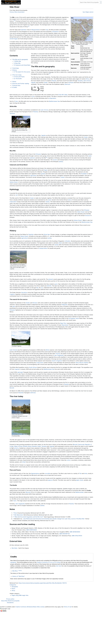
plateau (61, 161)
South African (33, 367)
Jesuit (77, 318)
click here (58, 566)
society (49, 238)
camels (57, 244)
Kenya (29, 446)
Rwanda (54, 80)
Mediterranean (79, 492)
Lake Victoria (87, 80)
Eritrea (20, 446)
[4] (46, 157)
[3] (49, 73)
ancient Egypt (14, 38)
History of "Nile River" (18, 576)
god (56, 284)
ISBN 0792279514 (77, 535)
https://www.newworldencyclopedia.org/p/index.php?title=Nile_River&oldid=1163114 (43, 583)
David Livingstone (57, 360)
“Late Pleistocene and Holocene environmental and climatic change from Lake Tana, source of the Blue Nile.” (54, 518)
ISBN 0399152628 (31, 530)
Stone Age (47, 234)
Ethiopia (71, 82)
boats (81, 480)
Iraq (47, 29)
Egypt (45, 170)
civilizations (55, 31)
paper (77, 480)
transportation (43, 248)
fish (80, 473)
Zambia (42, 505)
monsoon (87, 215)
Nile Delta (14, 548)
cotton (69, 460)
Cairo (16, 101)
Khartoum (67, 84)
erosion (55, 159)
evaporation (52, 98)
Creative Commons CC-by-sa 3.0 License (49, 562)
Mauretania (65, 325)
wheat (60, 243)
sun (42, 287)
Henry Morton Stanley (82, 362)
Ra (37, 287)
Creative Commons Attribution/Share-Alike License (29, 607)
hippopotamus (35, 473)
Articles (25, 2)
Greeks (28, 302)
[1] (14, 20)
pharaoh (50, 279)
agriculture (33, 175)
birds (85, 473)
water (90, 156)
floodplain (84, 173)
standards (13, 562)
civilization (67, 241)
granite (43, 173)
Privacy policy (10, 599)
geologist (20, 372)
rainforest (33, 392)
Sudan (46, 82)
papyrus (50, 480)
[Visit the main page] (11, 2)
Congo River (39, 362)
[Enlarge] (42, 91)
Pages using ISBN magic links (20, 595)
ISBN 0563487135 (64, 533)
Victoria (57, 353)
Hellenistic (65, 304)
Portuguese (72, 318)
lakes (69, 200)
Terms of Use (67, 607)
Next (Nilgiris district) (88, 12)
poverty (16, 448)
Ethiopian (38, 154)
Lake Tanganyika (59, 355)
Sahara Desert (14, 182)
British (47, 350)
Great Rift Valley (62, 94)
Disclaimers (10, 602)
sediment (32, 158)
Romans (35, 302)
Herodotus (24, 292)
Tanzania (80, 80)
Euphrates (23, 29)
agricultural (24, 238)
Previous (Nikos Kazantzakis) (17, 12)
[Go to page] (101, 2)
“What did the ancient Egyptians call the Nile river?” (29, 517)
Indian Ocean (81, 212)
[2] (28, 26)
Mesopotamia (35, 29)
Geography (15, 586)
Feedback (38, 2)
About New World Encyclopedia (10, 600)
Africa (87, 79)
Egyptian (31, 234)
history (20, 570)
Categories (13, 585)
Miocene (28, 492)
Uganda (33, 82)
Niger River (63, 323)
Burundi (12, 388)
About (31, 2)
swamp (47, 201)
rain (33, 96)
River (15, 513)
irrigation (12, 294)
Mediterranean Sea (54, 101)
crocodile (47, 473)
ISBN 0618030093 (75, 532)
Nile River (15, 571)
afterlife (49, 286)
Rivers (13, 588)
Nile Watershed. (18, 515)
